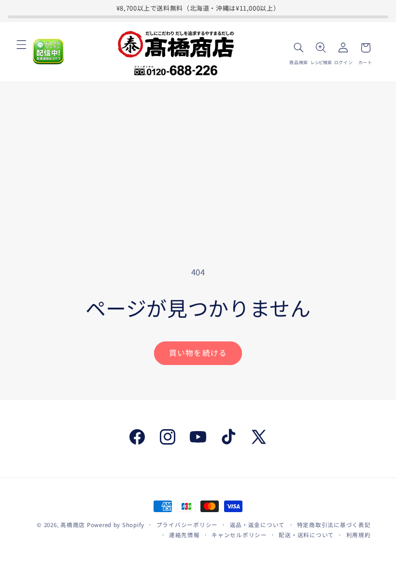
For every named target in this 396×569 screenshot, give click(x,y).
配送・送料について (306, 535)
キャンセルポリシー (239, 535)
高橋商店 (72, 524)
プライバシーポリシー (187, 524)
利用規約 (358, 535)
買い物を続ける (197, 352)
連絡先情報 (184, 535)
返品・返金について (257, 524)
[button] (21, 44)
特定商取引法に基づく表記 (334, 524)
